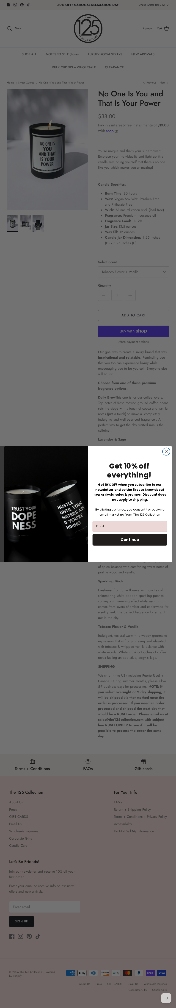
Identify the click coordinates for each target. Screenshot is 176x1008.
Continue (130, 539)
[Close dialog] (166, 451)
